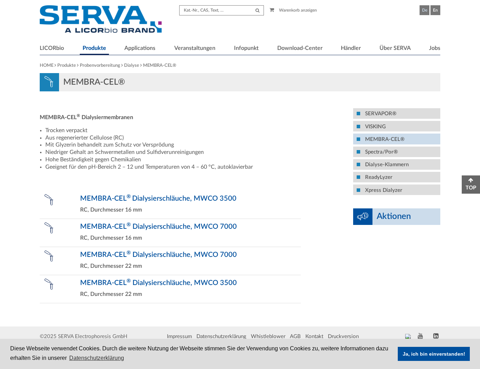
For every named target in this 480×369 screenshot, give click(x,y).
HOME (46, 65)
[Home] (101, 20)
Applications (139, 48)
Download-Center (300, 48)
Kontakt (314, 336)
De (424, 10)
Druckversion (343, 336)
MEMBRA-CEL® (159, 65)
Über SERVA (395, 48)
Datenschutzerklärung (221, 336)
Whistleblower (268, 336)
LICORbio (52, 48)
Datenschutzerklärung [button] (96, 358)
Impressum (179, 336)
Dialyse (131, 65)
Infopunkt (246, 48)
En (435, 10)
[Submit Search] (257, 10)
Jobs (434, 48)
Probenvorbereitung (100, 65)
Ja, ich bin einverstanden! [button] (434, 354)
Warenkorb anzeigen (297, 10)
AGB (295, 336)
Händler (351, 48)
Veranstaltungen (194, 48)
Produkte (94, 48)
